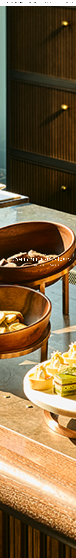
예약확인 (71, 2)
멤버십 (59, 2)
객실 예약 (49, 2)
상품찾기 (30, 2)
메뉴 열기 (4, 3)
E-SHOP (44, 2)
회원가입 (66, 2)
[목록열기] (35, 2)
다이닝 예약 (54, 2)
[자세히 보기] (44, 552)
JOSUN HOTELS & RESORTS (17, 3)
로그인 (63, 2)
